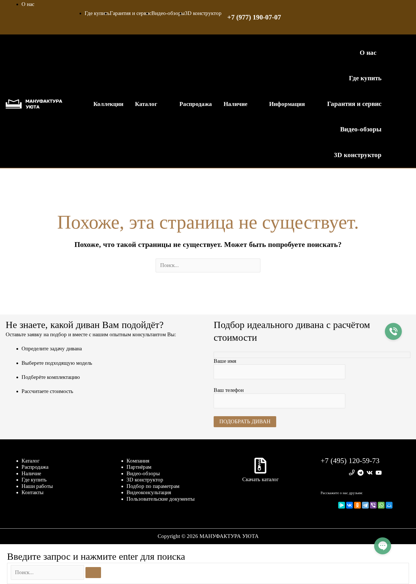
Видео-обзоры (143, 473)
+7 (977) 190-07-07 (254, 17)
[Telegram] (365, 505)
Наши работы (37, 486)
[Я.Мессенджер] (341, 505)
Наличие (31, 473)
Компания (137, 461)
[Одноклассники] (357, 505)
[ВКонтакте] (349, 505)
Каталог (31, 461)
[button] (399, 104)
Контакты (33, 492)
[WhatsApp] (381, 505)
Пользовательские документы (160, 499)
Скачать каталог (260, 479)
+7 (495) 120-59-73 (350, 461)
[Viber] (373, 505)
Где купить (34, 480)
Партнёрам (138, 467)
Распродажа (35, 467)
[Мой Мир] (389, 505)
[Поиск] (93, 572)
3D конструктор (144, 480)
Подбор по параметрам (152, 486)
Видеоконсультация (148, 492)
